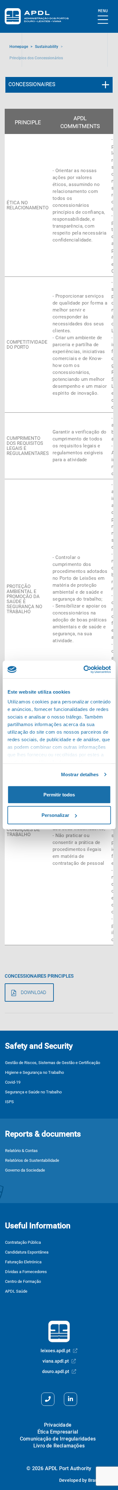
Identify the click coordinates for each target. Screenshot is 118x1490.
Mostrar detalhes (80, 774)
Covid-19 (12, 1082)
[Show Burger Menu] (103, 17)
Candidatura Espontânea (26, 1252)
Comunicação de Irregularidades (58, 1439)
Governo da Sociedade (25, 1170)
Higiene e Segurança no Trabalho (34, 1072)
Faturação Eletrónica (23, 1262)
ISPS (9, 1101)
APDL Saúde (16, 1291)
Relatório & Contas (21, 1150)
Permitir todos (59, 794)
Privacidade (57, 1425)
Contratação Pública (23, 1242)
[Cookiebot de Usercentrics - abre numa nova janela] (84, 670)
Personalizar (55, 815)
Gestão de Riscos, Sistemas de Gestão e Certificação (52, 1062)
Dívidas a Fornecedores (26, 1271)
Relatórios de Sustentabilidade (32, 1160)
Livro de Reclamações (59, 1446)
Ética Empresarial (57, 1432)
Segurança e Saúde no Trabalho (33, 1092)
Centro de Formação (23, 1281)
